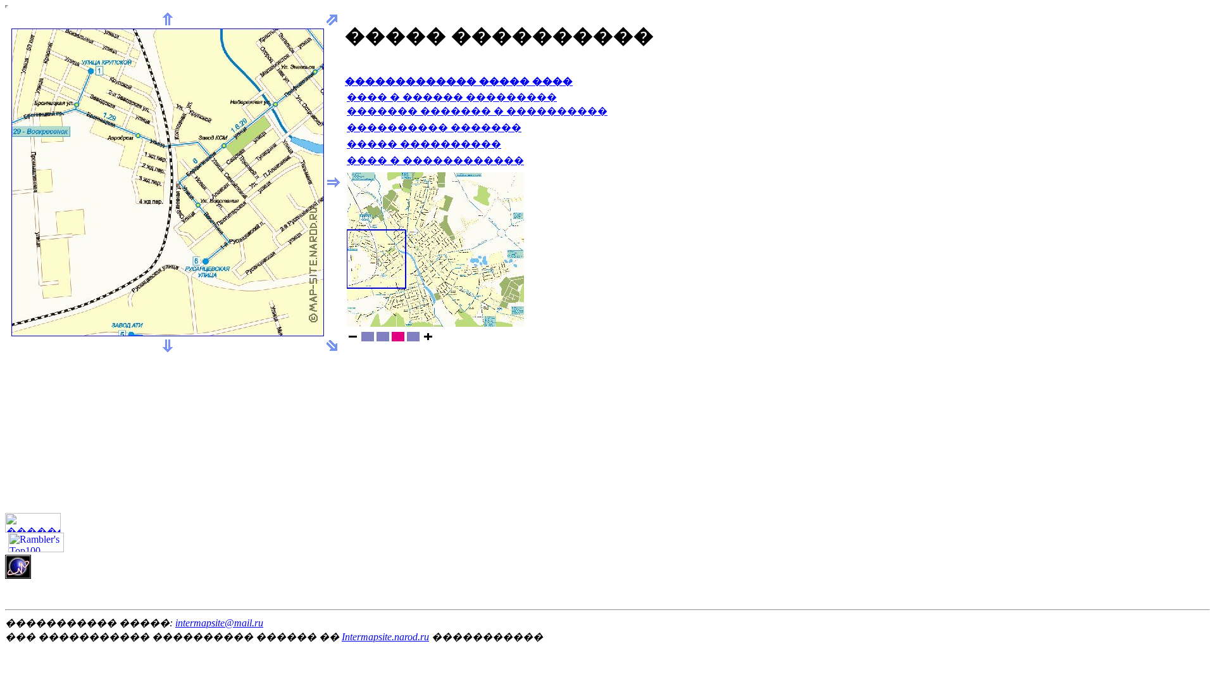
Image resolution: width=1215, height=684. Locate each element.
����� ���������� (424, 144)
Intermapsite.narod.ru (385, 636)
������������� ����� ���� (459, 81)
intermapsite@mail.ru (219, 623)
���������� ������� (434, 127)
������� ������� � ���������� (477, 111)
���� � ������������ (435, 160)
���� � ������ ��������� (452, 97)
